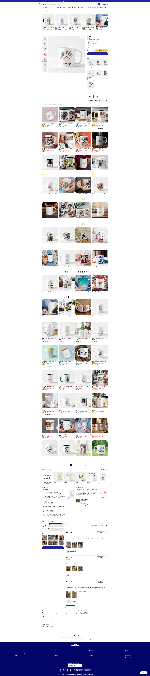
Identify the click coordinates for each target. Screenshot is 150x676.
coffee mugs (44, 626)
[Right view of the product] (66, 54)
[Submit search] (99, 4)
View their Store (83, 503)
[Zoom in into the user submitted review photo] (44, 537)
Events (44, 1)
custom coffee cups (50, 626)
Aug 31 (89, 46)
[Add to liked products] (83, 37)
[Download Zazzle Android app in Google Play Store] (87, 670)
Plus (48, 1)
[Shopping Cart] (110, 4)
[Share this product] (81, 37)
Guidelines (87, 674)
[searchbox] (73, 4)
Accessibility (91, 674)
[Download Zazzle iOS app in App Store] (79, 670)
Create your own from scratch (70, 498)
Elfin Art (98, 43)
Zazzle (39, 1)
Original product (73, 551)
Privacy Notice (82, 674)
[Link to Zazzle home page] (42, 4)
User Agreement (77, 674)
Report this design (103, 497)
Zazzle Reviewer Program (70, 537)
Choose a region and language (73, 663)
